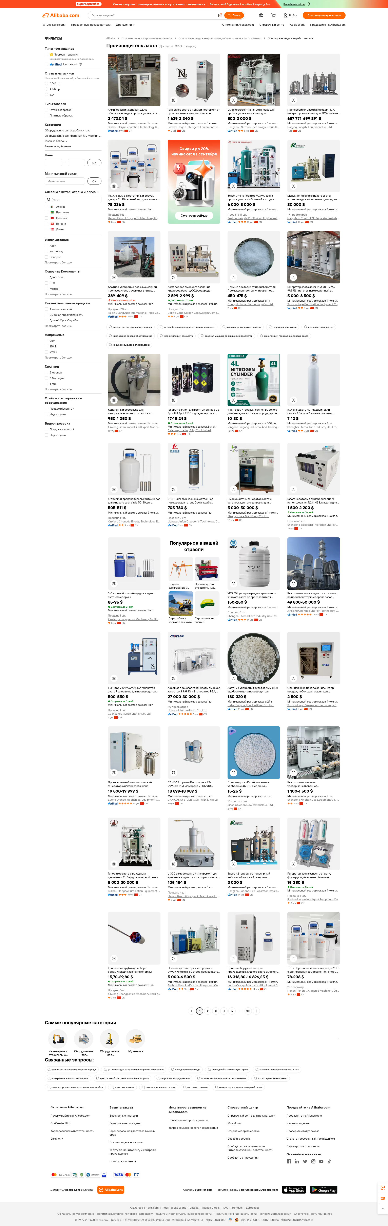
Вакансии (57, 1138)
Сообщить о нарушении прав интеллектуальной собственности (250, 1148)
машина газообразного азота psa (279, 1069)
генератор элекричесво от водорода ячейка (77, 1087)
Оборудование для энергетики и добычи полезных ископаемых (219, 38)
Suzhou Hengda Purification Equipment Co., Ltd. (254, 218)
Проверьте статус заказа (303, 1131)
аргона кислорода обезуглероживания (223, 1078)
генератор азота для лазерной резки (240, 1087)
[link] (382, 1187)
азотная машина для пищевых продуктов (228, 336)
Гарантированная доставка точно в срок (132, 1132)
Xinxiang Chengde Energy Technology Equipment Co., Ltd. (134, 521)
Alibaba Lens (71, 1189)
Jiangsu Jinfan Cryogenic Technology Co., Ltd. (194, 521)
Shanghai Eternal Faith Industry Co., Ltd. (312, 427)
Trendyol (237, 1207)
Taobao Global (210, 1207)
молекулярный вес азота (178, 336)
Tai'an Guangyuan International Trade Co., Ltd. (134, 312)
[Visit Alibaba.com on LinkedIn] (297, 1161)
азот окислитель (124, 1087)
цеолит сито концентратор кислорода (74, 1069)
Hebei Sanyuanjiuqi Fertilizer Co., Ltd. (251, 705)
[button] (220, 15)
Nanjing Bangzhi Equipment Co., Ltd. (309, 127)
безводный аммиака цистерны (230, 1069)
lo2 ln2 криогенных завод (272, 1078)
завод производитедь (187, 1069)
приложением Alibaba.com (259, 1189)
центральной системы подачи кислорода (124, 1078)
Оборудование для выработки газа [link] (290, 38)
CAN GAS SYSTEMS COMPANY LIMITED (193, 799)
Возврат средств (239, 1138)
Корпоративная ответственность (72, 1131)
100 (248, 1011)
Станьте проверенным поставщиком (311, 1138)
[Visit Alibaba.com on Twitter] (305, 1161)
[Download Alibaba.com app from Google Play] (323, 1190)
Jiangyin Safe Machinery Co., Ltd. (248, 516)
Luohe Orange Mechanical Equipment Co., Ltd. (134, 799)
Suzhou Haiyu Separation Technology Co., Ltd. (134, 127)
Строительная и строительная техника (146, 38)
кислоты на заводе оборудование (132, 336)
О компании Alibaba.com (67, 1107)
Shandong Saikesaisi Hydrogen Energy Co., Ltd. (313, 524)
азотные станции (197, 1087)
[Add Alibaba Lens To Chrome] (110, 1190)
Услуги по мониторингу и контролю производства (133, 1151)
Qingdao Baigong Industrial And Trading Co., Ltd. (254, 427)
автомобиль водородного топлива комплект (189, 327)
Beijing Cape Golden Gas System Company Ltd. (194, 312)
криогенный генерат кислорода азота (286, 336)
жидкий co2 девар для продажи (131, 344)
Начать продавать (298, 1123)
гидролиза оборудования (175, 1078)
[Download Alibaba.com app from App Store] (294, 1190)
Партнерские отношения (303, 1146)
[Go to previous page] (191, 1011)
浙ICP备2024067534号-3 (297, 1220)
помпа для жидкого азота (161, 1087)
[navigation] (73, 525)
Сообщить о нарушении (243, 1157)
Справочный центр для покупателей (251, 1115)
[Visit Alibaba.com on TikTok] (329, 1161)
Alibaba (110, 38)
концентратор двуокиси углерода (132, 327)
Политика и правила (123, 1161)
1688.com (152, 1207)
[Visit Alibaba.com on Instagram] (313, 1161)
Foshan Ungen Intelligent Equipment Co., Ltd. (194, 127)
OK (94, 163)
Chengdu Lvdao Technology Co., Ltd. (250, 304)
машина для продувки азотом (244, 327)
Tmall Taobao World (174, 1207)
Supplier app (203, 1189)
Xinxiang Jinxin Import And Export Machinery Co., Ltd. (134, 427)
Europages (252, 1207)
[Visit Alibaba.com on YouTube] (321, 1161)
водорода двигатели (284, 327)
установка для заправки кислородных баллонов (135, 1069)
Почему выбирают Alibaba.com (70, 1115)
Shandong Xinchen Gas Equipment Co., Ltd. (313, 799)
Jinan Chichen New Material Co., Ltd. (250, 804)
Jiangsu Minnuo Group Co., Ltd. (187, 710)
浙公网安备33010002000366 (260, 1220)
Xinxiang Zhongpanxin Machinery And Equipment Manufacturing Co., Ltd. (134, 619)
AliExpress (136, 1207)
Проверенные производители (188, 1120)
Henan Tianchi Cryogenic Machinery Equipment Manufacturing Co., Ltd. (134, 218)
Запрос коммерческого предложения (193, 1127)
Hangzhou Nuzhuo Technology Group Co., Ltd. (254, 127)
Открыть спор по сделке (244, 1131)
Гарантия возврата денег (126, 1123)
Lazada (194, 1207)
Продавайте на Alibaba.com (304, 1115)
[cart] (274, 16)
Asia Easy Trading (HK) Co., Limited (189, 430)
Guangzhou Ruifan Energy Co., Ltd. (129, 713)
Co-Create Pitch (61, 1123)
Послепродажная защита (126, 1142)
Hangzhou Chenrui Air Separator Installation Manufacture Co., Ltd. (313, 218)
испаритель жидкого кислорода (70, 1078)
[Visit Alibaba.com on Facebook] (289, 1161)
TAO (225, 1207)
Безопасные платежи (124, 1115)
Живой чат (234, 1123)
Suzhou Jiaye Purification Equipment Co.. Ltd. (313, 304)
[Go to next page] (256, 1011)
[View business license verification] (230, 1220)
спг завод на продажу (320, 327)
